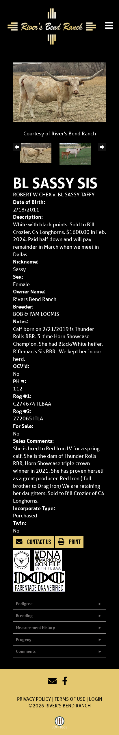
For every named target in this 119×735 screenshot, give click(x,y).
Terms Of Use (70, 699)
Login (95, 699)
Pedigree (24, 603)
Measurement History (35, 627)
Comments (26, 651)
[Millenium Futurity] (23, 559)
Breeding (24, 615)
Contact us (38, 542)
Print (74, 542)
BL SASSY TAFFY (76, 194)
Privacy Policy (34, 699)
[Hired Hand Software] (60, 722)
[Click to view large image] (59, 92)
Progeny (23, 639)
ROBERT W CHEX (32, 194)
